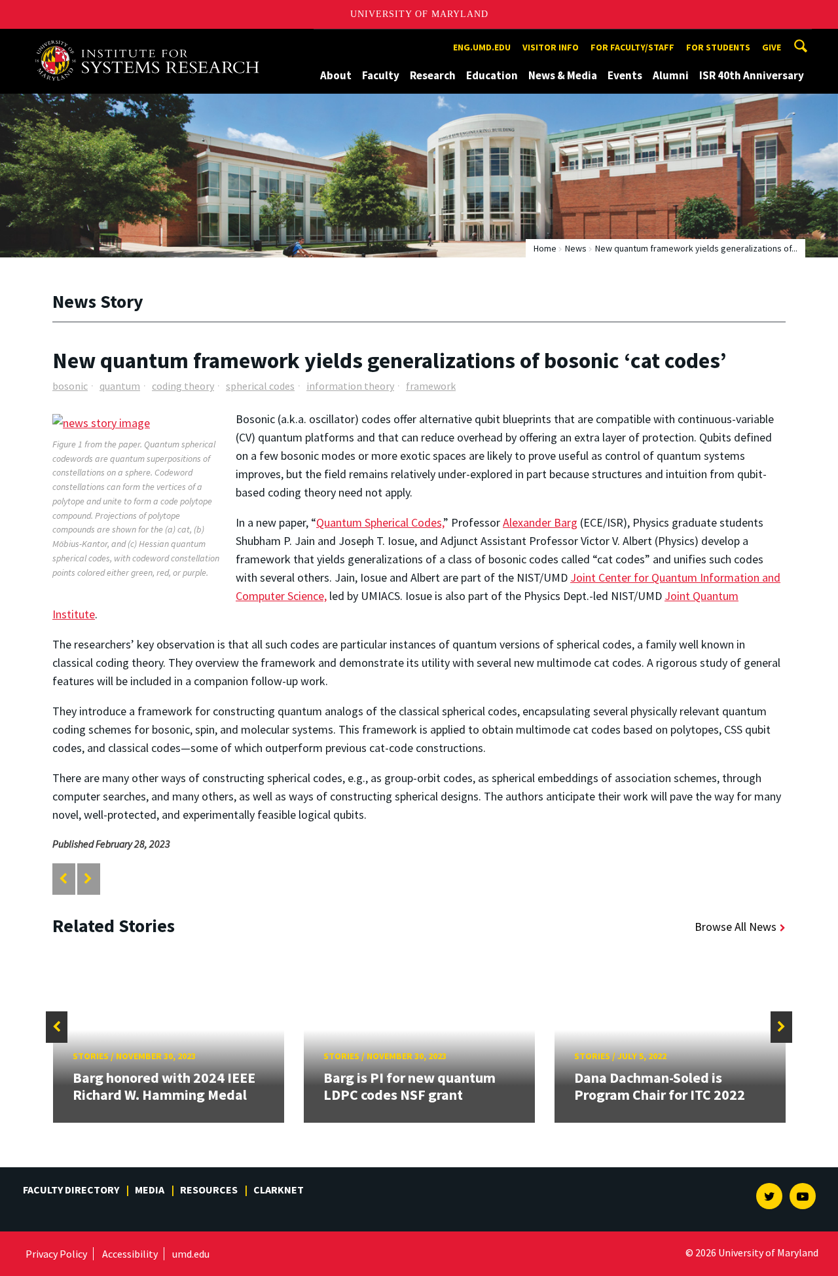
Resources (209, 1189)
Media (149, 1189)
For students (718, 47)
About (336, 75)
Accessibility (130, 1253)
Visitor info (550, 47)
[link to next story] (88, 878)
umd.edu (191, 1253)
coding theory (183, 385)
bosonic (70, 385)
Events (625, 75)
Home (545, 248)
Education (492, 75)
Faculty (380, 75)
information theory (350, 385)
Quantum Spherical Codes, (379, 522)
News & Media (562, 75)
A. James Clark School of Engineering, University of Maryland (152, 40)
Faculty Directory (71, 1189)
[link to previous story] (63, 878)
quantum (120, 385)
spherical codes (260, 385)
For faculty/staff (632, 47)
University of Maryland (419, 14)
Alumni (671, 75)
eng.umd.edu (482, 47)
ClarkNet (278, 1189)
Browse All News (735, 926)
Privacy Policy (56, 1253)
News (576, 248)
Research (433, 75)
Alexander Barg (540, 522)
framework (431, 385)
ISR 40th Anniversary (751, 75)
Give (771, 47)
